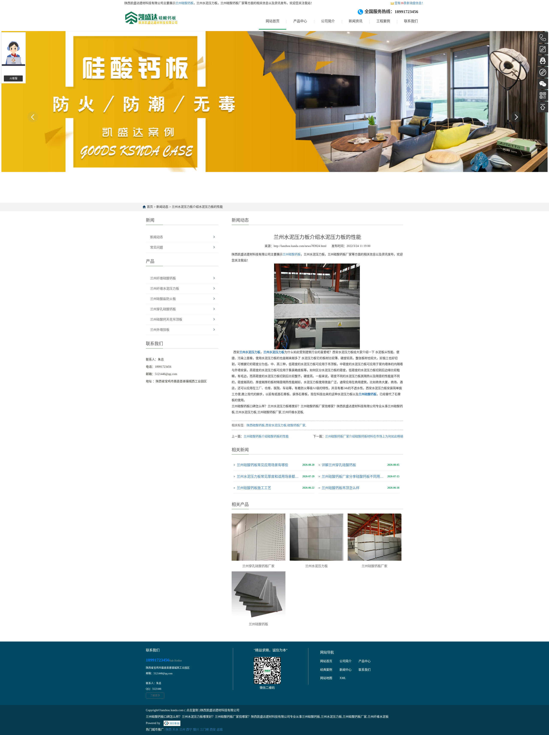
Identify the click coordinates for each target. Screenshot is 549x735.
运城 (220, 729)
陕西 (169, 729)
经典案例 (326, 669)
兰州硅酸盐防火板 (163, 299)
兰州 (182, 729)
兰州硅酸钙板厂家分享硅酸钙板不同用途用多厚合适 (353, 476)
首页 (150, 206)
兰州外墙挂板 (159, 329)
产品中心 (300, 21)
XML (342, 678)
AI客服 (13, 78)
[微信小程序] (542, 72)
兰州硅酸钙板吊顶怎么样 (340, 488)
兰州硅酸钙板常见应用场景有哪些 (262, 465)
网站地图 (326, 678)
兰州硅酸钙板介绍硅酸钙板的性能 (266, 436)
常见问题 (156, 247)
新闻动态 (162, 206)
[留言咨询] (542, 49)
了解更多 (155, 695)
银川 (196, 729)
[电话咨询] (542, 37)
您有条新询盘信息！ (410, 3)
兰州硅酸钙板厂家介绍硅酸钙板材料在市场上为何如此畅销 (364, 436)
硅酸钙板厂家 (296, 425)
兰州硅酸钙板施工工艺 (254, 488)
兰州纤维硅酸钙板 (163, 278)
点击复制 (192, 710)
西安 (213, 729)
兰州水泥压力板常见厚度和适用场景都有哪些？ (268, 476)
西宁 (189, 729)
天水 (175, 729)
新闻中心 (345, 669)
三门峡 (204, 729)
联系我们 (411, 21)
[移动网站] (542, 95)
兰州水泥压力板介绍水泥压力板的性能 (197, 206)
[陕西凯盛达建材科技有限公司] (151, 21)
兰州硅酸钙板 (184, 3)
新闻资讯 (355, 21)
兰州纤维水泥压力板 (164, 288)
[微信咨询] (542, 83)
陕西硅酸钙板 (256, 425)
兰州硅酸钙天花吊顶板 (166, 319)
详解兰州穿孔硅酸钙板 (339, 465)
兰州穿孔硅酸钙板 (163, 309)
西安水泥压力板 (276, 425)
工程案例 (383, 21)
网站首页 (272, 21)
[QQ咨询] (542, 60)
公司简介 (328, 21)
